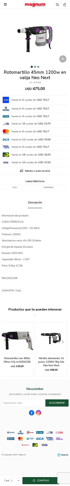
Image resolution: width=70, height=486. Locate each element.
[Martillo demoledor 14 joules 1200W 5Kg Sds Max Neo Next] (51, 338)
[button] (64, 349)
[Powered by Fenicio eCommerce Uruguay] (62, 454)
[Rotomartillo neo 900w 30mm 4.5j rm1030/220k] (17, 338)
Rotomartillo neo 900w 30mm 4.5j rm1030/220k (17, 360)
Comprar (43, 480)
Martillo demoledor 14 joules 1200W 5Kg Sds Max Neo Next (51, 362)
